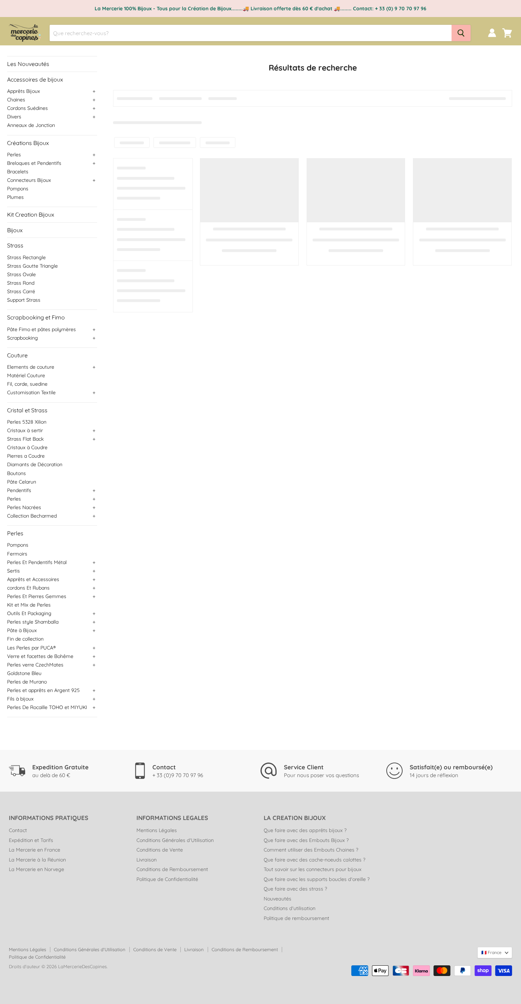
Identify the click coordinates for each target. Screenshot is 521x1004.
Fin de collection (25, 639)
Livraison (146, 860)
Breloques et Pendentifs (34, 163)
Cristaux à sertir (25, 430)
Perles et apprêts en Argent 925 (43, 690)
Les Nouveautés (28, 63)
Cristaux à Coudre (27, 447)
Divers (14, 116)
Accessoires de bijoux (35, 79)
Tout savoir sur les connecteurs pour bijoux (313, 869)
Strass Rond (20, 283)
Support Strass (23, 300)
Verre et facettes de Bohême (40, 656)
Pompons (17, 188)
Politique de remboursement (296, 918)
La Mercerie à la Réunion (37, 860)
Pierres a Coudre (26, 456)
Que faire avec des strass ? (295, 889)
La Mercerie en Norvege (36, 869)
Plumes (15, 197)
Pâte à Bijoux (22, 630)
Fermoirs (17, 554)
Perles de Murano (27, 682)
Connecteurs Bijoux (29, 180)
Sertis (13, 571)
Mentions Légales (156, 830)
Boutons (16, 473)
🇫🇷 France (491, 952)
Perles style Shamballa (32, 622)
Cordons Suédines (27, 108)
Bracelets (17, 171)
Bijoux (15, 230)
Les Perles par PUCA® (31, 648)
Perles (14, 154)
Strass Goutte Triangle (32, 266)
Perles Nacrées (24, 507)
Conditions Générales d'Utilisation (175, 840)
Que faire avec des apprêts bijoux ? (305, 830)
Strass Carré (21, 291)
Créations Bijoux (28, 142)
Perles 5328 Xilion (26, 422)
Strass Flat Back (25, 439)
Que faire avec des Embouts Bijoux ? (306, 840)
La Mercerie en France (34, 850)
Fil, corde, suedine (27, 384)
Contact (18, 830)
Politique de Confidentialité (167, 879)
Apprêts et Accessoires (33, 579)
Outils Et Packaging (29, 613)
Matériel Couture (26, 375)
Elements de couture (30, 367)
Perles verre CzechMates (35, 665)
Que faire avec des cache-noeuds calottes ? (314, 860)
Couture (17, 355)
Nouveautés (277, 899)
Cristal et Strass (27, 410)
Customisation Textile (31, 392)
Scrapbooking (22, 338)
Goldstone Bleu (24, 673)
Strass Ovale (21, 274)
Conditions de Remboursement (172, 869)
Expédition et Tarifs (31, 840)
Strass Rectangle (26, 257)
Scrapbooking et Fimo (36, 317)
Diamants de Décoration (34, 464)
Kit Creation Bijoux (30, 214)
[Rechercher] (461, 33)
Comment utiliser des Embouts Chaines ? (311, 850)
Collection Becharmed (32, 516)
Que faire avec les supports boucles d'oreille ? (317, 879)
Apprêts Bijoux (23, 91)
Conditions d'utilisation (289, 908)
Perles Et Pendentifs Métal (37, 562)
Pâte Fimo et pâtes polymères (41, 329)
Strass (15, 245)
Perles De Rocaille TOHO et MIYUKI (47, 707)
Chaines (16, 99)
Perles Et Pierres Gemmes (36, 596)
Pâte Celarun (21, 482)
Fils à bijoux (20, 699)
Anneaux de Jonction (31, 125)
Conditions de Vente (159, 850)
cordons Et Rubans (28, 588)
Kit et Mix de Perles (29, 605)
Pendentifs (19, 490)
